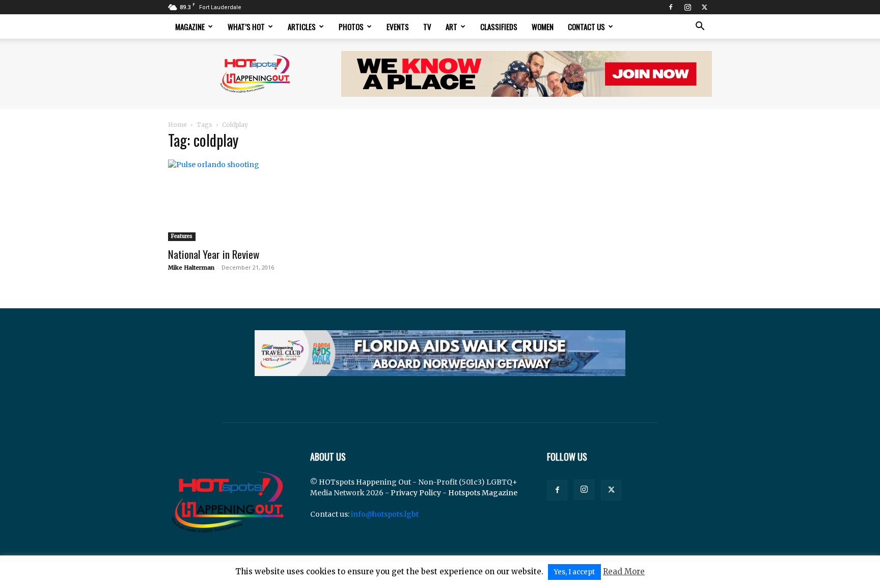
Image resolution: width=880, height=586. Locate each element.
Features (182, 236)
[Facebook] (670, 7)
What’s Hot (246, 26)
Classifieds (498, 26)
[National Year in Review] (250, 200)
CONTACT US (586, 26)
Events (398, 26)
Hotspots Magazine (482, 492)
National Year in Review (213, 254)
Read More (624, 571)
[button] (700, 27)
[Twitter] (704, 7)
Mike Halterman (191, 267)
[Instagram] (687, 7)
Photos (351, 26)
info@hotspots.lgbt (385, 514)
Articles (302, 26)
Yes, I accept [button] (574, 572)
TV (427, 26)
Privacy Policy (416, 492)
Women (543, 26)
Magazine (190, 26)
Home (177, 124)
